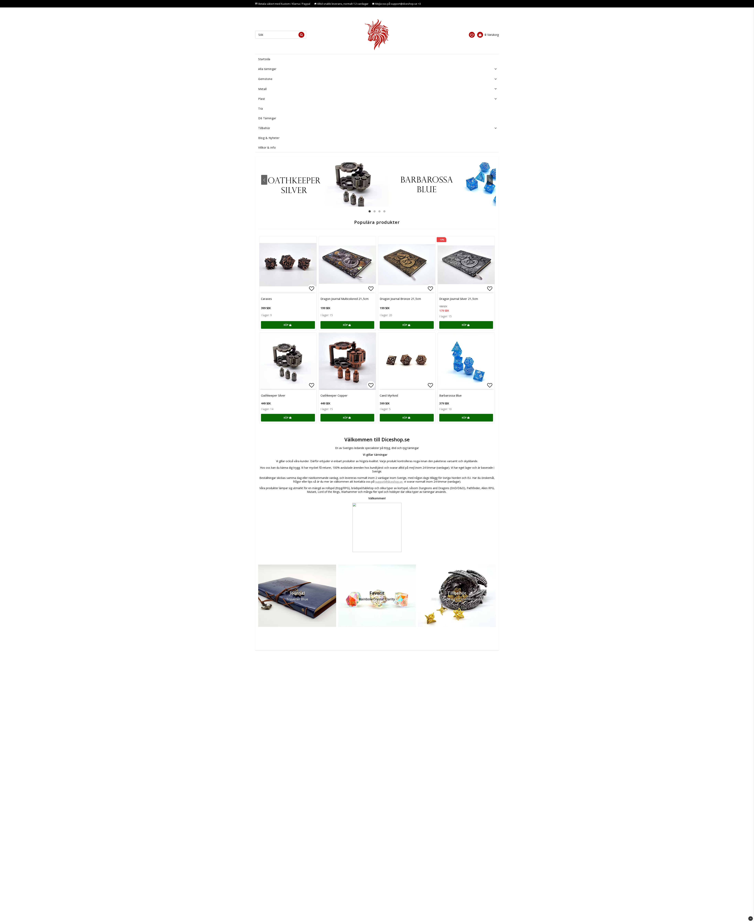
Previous (264, 180)
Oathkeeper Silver (273, 395)
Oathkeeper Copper (334, 395)
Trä (260, 108)
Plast (261, 99)
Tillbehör (264, 128)
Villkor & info (267, 147)
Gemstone (265, 79)
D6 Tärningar (267, 118)
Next (490, 180)
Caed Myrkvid (389, 395)
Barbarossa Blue (450, 395)
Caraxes (266, 299)
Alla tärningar (267, 69)
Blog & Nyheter (268, 138)
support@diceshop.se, (389, 481)
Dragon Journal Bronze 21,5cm (400, 299)
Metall (262, 89)
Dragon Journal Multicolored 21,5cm (344, 299)
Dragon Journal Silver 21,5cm (458, 299)
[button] (472, 35)
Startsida (264, 59)
